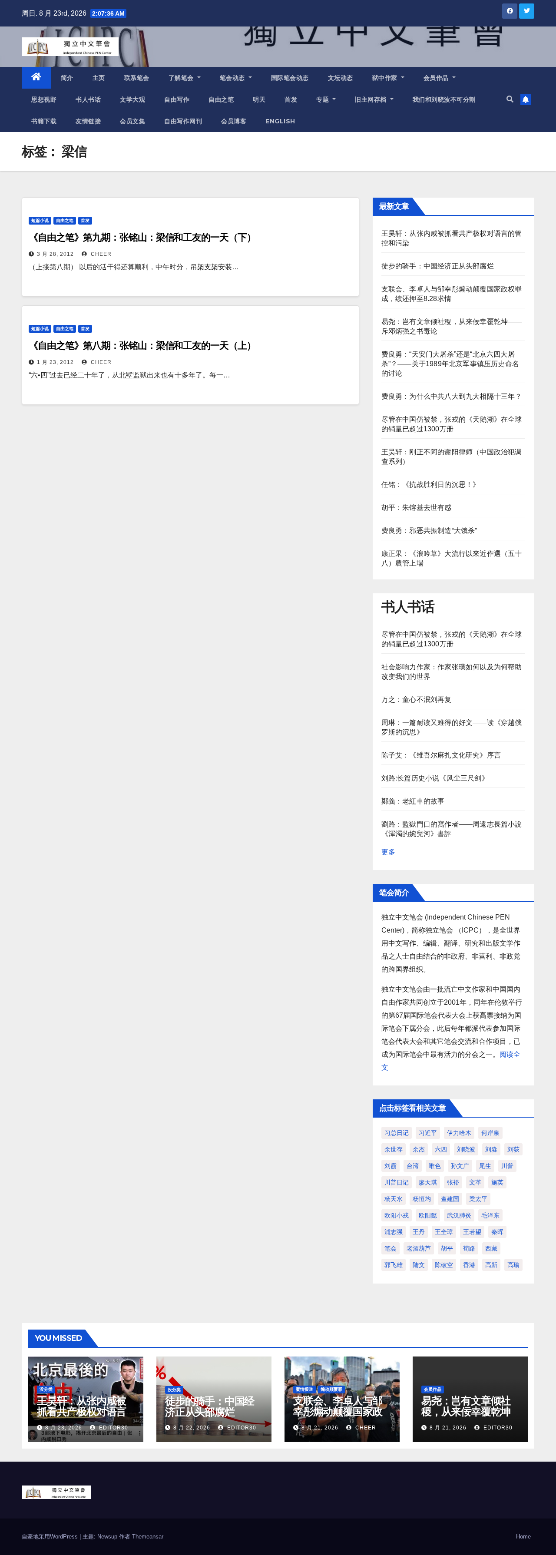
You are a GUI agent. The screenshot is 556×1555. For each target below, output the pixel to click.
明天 (259, 99)
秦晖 (497, 1231)
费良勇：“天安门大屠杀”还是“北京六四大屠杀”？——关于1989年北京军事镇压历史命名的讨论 (450, 364)
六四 (441, 1149)
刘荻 (513, 1149)
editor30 (112, 1428)
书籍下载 (43, 121)
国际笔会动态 (290, 78)
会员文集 (132, 121)
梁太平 (478, 1198)
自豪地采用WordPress (50, 1536)
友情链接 (88, 121)
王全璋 (444, 1231)
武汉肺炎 (459, 1215)
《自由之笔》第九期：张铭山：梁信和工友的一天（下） (142, 237)
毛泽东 (490, 1215)
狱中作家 (386, 78)
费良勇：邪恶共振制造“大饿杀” (429, 530)
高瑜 (513, 1264)
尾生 (485, 1165)
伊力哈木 (459, 1132)
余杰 (419, 1149)
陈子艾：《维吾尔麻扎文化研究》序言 (441, 755)
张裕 (453, 1182)
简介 (67, 78)
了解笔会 (182, 78)
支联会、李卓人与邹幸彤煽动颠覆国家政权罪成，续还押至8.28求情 (337, 1416)
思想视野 (43, 99)
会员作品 (437, 78)
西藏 (491, 1248)
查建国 (450, 1198)
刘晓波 (466, 1149)
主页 (99, 78)
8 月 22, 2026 (191, 1428)
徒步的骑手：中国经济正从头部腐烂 (437, 266)
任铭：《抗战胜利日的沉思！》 (430, 484)
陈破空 (444, 1264)
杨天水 (393, 1198)
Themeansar (147, 1536)
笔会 (390, 1248)
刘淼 (491, 1149)
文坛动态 (340, 78)
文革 (475, 1182)
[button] (509, 99)
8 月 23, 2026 (63, 1428)
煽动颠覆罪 (331, 1389)
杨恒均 (422, 1198)
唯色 (435, 1165)
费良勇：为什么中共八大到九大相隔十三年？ (451, 396)
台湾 (413, 1165)
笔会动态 (233, 78)
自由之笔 (221, 99)
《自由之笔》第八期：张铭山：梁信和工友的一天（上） (142, 345)
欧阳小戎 (396, 1215)
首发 (291, 99)
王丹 (419, 1231)
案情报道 (304, 1389)
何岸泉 (490, 1132)
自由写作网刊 (183, 121)
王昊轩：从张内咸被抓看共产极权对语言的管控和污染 (81, 1411)
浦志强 (393, 1231)
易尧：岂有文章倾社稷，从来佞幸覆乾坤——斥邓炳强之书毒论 (465, 1416)
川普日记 (396, 1182)
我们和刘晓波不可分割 (444, 99)
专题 (323, 99)
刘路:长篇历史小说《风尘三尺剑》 (435, 778)
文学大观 (132, 99)
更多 (388, 852)
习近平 (428, 1132)
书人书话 (88, 99)
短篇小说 (40, 220)
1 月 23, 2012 (55, 362)
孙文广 (460, 1165)
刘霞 (390, 1165)
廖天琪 (428, 1182)
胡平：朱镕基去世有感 (416, 507)
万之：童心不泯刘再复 (416, 699)
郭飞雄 (393, 1264)
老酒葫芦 (419, 1248)
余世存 (393, 1149)
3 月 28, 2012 (55, 254)
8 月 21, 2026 (319, 1428)
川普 (507, 1165)
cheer (100, 254)
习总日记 (396, 1132)
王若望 (472, 1231)
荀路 (469, 1248)
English (280, 121)
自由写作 (176, 99)
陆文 (419, 1264)
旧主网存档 (371, 99)
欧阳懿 (428, 1215)
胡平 (447, 1248)
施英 (497, 1182)
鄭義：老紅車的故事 (413, 801)
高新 (491, 1264)
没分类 (46, 1389)
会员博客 (233, 121)
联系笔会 (136, 78)
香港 (469, 1264)
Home (523, 1536)
